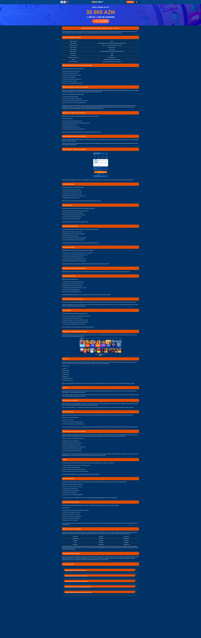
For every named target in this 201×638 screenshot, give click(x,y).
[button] (199, 634)
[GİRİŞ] (136, 2)
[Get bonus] (67, 2)
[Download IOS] (64, 2)
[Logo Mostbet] (97, 2)
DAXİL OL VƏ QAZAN (100, 21)
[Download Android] (61, 2)
